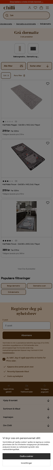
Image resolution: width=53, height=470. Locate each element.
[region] (26, 451)
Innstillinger (26, 463)
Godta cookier (26, 456)
